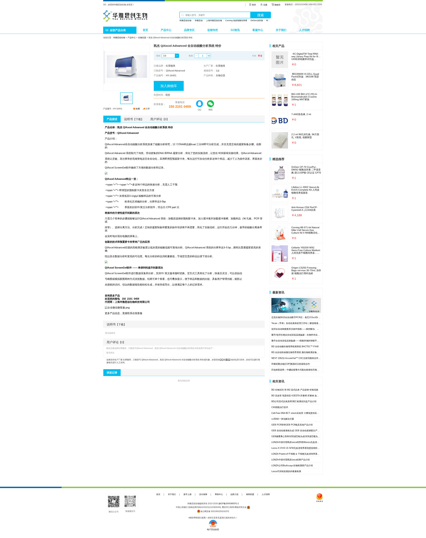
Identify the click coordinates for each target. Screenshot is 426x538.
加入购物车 (168, 86)
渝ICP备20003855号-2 (228, 503)
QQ (221, 359)
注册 (265, 5)
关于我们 (281, 30)
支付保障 (203, 494)
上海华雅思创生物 (214, 20)
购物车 (277, 5)
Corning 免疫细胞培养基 (236, 20)
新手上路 (188, 494)
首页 (145, 30)
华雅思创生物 (185, 20)
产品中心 (166, 30)
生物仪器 (142, 37)
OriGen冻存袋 (256, 20)
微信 (227, 359)
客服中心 (257, 30)
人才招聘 (304, 30)
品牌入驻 (234, 494)
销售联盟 (250, 494)
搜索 (260, 15)
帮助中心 (219, 494)
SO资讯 (235, 30)
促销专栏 (212, 30)
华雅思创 (199, 20)
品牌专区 (189, 30)
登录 (253, 5)
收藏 (138, 109)
